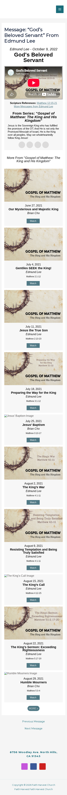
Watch (33, 221)
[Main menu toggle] (60, 9)
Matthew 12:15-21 (47, 103)
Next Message (33, 728)
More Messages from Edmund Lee (33, 106)
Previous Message (33, 721)
